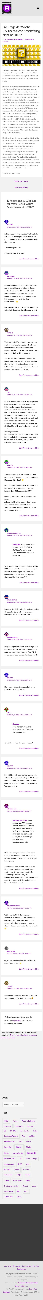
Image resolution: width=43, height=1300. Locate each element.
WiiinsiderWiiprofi (13, 906)
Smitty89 (16, 545)
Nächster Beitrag (21, 187)
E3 (5, 1131)
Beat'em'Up (19, 1126)
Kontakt (36, 1266)
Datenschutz (26, 1266)
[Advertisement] (20, 1075)
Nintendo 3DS (9, 1159)
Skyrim (27, 1175)
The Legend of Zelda (11, 1186)
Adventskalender (28, 1121)
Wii (18, 1191)
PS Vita (7, 1170)
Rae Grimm (10, 276)
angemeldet (16, 1021)
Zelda (19, 1197)
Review (26, 1170)
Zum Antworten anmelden (29, 259)
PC (20, 1159)
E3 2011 (13, 1131)
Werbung (16, 1266)
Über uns (7, 1266)
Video (34, 1186)
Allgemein (19, 39)
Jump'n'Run (8, 1147)
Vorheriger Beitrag (21, 181)
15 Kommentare (9, 39)
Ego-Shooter (25, 1131)
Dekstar (16, 724)
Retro (16, 1170)
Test (28, 1180)
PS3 (20, 1164)
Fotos (35, 1131)
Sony (6, 1180)
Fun (23, 1136)
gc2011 (32, 1136)
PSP (28, 1164)
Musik (6, 1153)
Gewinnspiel (9, 1141)
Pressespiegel (9, 1164)
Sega (19, 1175)
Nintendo (31, 1153)
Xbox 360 (8, 1197)
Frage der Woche (11, 1136)
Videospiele (8, 1191)
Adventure (7, 1126)
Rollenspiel (8, 1175)
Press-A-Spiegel (31, 1159)
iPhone (28, 1142)
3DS (6, 1121)
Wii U (26, 1191)
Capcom (30, 1126)
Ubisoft (25, 1186)
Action (15, 1121)
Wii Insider (29, 1283)
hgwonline (11, 951)
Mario (28, 1147)
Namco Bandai (18, 1153)
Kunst (19, 1147)
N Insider (21, 1283)
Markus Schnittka (14, 533)
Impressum (21, 1269)
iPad (20, 1142)
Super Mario (17, 1181)
